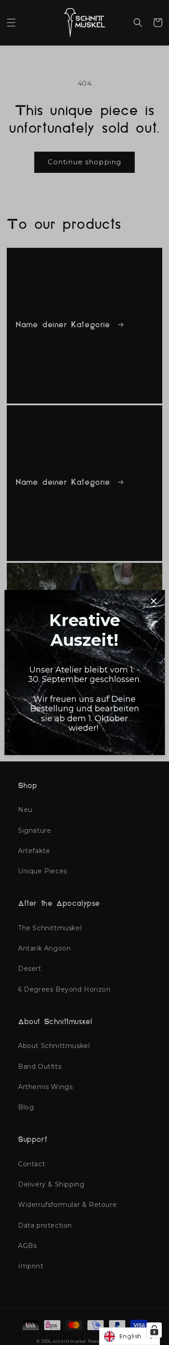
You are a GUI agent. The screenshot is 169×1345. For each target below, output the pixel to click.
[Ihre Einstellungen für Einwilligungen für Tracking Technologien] (154, 1330)
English (130, 1336)
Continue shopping (84, 162)
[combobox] (129, 1336)
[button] (11, 22)
